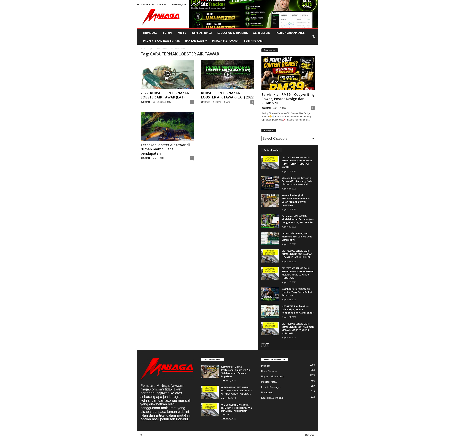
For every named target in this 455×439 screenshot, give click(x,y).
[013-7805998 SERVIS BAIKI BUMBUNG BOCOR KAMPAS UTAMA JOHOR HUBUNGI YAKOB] (270, 256)
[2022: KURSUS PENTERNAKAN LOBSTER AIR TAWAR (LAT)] (167, 74)
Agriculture (261, 32)
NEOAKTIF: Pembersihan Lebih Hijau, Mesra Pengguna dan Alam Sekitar (298, 309)
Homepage (150, 32)
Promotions (267, 392)
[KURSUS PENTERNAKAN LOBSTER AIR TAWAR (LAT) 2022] (227, 74)
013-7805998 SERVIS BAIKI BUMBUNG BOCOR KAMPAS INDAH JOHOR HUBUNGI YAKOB (297, 162)
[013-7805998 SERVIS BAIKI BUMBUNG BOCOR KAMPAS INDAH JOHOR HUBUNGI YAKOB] (270, 162)
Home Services (269, 371)
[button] (313, 37)
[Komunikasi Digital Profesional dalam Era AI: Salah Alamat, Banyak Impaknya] (270, 200)
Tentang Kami (253, 40)
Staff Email (195, 4)
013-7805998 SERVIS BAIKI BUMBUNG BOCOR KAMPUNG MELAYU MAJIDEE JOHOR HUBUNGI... (298, 273)
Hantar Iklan (194, 40)
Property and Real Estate (161, 40)
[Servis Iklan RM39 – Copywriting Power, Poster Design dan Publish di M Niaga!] (288, 73)
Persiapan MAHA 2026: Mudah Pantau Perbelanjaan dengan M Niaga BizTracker (298, 219)
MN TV (182, 32)
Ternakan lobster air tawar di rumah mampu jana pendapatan (165, 149)
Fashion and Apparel (290, 32)
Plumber (265, 366)
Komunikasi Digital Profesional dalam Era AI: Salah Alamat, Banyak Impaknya (296, 200)
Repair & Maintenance (272, 376)
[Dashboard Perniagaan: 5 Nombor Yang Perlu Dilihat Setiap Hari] (270, 294)
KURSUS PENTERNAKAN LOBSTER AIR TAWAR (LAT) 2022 (227, 95)
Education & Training (232, 32)
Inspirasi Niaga (201, 32)
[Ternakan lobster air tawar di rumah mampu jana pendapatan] (167, 126)
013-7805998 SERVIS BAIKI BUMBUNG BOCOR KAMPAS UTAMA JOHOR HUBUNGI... (297, 254)
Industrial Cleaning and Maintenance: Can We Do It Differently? (297, 236)
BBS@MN (145, 101)
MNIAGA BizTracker (225, 40)
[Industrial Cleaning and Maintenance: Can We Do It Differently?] (270, 238)
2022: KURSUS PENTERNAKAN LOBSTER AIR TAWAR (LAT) (165, 95)
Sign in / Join (179, 4)
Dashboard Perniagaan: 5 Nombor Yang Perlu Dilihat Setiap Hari (297, 292)
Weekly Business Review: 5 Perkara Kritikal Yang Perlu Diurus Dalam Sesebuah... (297, 181)
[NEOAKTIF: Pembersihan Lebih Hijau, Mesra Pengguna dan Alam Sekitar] (270, 311)
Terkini (167, 32)
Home (143, 48)
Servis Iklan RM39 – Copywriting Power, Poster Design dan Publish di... (288, 98)
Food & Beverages (270, 387)
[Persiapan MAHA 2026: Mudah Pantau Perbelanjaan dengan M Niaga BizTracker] (270, 221)
